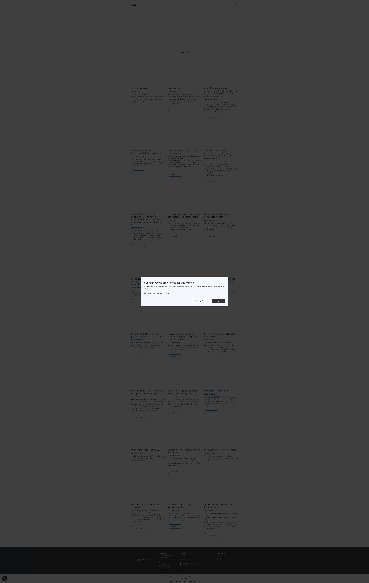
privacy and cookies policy (160, 293)
